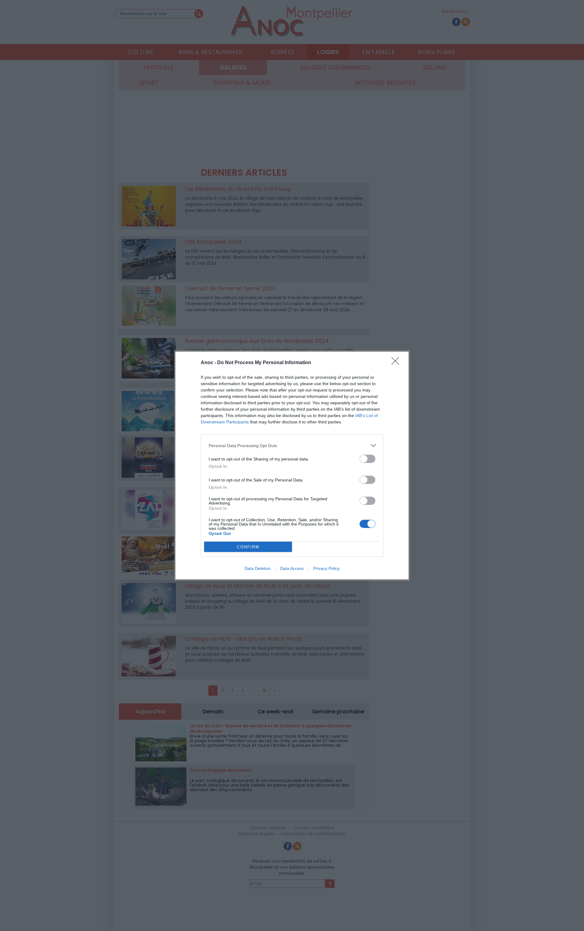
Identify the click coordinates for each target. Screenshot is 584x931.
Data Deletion (258, 568)
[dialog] (292, 465)
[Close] (397, 363)
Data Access (292, 568)
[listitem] (292, 445)
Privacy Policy (326, 568)
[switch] (367, 459)
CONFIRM (248, 547)
